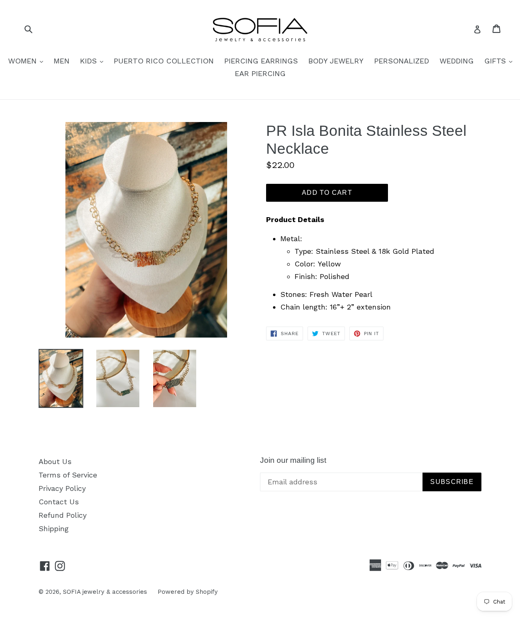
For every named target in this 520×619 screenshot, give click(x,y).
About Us (55, 461)
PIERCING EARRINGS (261, 61)
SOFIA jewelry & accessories (105, 591)
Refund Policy (63, 515)
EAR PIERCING (260, 73)
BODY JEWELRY (336, 61)
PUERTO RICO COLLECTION (164, 61)
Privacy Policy (62, 488)
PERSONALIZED (401, 61)
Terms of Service (68, 475)
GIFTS (500, 60)
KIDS (93, 60)
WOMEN (27, 60)
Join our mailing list (293, 460)
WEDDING (457, 61)
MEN (61, 61)
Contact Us (59, 501)
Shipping (54, 528)
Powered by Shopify (188, 591)
